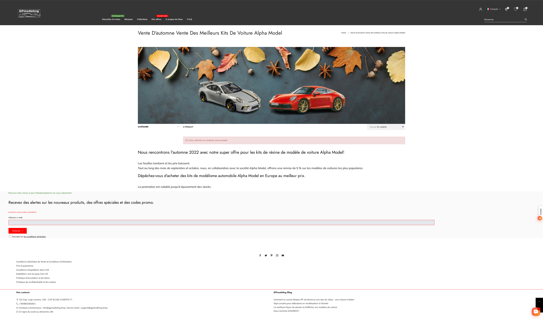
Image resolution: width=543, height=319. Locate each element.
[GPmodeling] (29, 13)
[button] (493, 9)
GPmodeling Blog (283, 292)
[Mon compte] (480, 10)
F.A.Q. (189, 19)
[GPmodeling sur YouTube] (283, 255)
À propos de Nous (174, 19)
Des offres (156, 19)
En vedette (378, 127)
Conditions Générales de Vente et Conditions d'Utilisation (44, 261)
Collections (142, 19)
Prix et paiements (24, 265)
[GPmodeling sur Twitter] (266, 255)
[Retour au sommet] (539, 301)
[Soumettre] (526, 19)
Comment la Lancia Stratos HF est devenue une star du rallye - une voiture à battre (314, 299)
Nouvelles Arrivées (111, 19)
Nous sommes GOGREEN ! (286, 311)
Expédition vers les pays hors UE (32, 273)
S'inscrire (16, 231)
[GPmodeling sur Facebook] (260, 255)
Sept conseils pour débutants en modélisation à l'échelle (301, 303)
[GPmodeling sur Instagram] (277, 255)
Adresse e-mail (15, 217)
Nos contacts (23, 292)
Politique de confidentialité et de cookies (36, 282)
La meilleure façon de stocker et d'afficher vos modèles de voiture (305, 307)
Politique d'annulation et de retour (33, 278)
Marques (128, 19)
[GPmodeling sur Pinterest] (271, 255)
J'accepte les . (29, 236)
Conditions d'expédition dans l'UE (32, 270)
